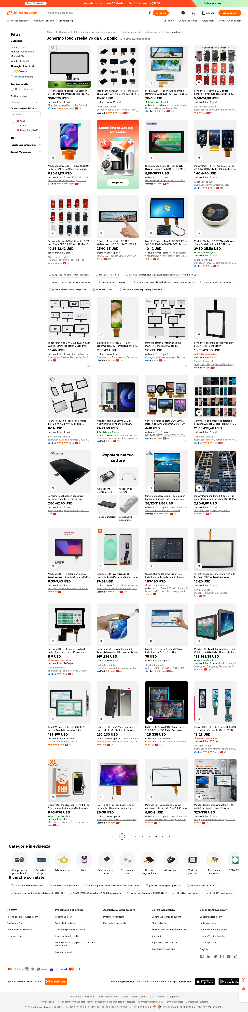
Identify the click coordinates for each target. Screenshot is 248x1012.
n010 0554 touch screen (220, 893)
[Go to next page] (169, 836)
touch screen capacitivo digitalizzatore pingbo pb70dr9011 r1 (165, 282)
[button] (149, 13)
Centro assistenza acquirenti (166, 916)
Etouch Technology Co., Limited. (211, 592)
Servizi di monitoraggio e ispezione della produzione (75, 944)
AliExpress (76, 996)
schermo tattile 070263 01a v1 (217, 282)
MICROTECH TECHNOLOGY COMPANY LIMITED (166, 180)
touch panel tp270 (104, 290)
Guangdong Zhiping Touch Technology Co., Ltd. (215, 364)
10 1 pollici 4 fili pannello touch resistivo (70, 275)
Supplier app (126, 981)
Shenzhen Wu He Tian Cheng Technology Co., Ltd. (166, 819)
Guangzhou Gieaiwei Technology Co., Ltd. (69, 357)
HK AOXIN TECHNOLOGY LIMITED (66, 260)
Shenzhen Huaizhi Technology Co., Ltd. (117, 668)
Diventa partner (208, 942)
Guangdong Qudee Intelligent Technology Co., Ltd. (166, 357)
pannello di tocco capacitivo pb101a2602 (142, 290)
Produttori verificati (113, 916)
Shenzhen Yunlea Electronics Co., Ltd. (67, 105)
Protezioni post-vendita (67, 936)
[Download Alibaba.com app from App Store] (205, 981)
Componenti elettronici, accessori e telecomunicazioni (88, 32)
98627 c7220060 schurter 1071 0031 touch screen (97, 893)
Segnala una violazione (163, 949)
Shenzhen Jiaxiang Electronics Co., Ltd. (117, 741)
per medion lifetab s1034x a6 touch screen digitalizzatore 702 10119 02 (162, 275)
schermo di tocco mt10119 (201, 885)
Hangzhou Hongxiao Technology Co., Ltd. (69, 510)
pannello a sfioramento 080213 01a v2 (149, 893)
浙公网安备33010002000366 (179, 1007)
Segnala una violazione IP (164, 942)
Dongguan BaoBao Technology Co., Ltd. (214, 819)
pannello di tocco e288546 (113, 282)
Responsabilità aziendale (19, 929)
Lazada (124, 996)
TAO (150, 996)
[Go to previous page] (115, 836)
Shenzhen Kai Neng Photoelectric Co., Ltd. (166, 255)
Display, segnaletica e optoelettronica (141, 32)
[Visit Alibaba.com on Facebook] (202, 956)
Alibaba (50, 32)
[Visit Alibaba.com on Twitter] (215, 956)
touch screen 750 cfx (109, 275)
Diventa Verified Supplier (213, 936)
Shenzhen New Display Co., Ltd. (161, 108)
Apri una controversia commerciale (169, 929)
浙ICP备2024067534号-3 (210, 1007)
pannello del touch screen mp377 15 (69, 290)
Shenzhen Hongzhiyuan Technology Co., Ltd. (118, 438)
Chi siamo (12, 909)
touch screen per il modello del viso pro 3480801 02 (38, 893)
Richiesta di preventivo (115, 923)
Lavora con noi (14, 936)
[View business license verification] (154, 1007)
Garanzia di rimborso (65, 923)
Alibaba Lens (24, 981)
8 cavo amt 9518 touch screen (28, 885)
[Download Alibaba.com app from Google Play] (229, 981)
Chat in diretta (158, 923)
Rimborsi (156, 936)
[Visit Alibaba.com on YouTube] (229, 956)
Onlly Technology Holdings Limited (212, 510)
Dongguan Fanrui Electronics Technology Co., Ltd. (215, 262)
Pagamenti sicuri (63, 916)
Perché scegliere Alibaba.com (22, 916)
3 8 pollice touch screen (187, 893)
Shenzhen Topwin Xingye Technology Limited (215, 748)
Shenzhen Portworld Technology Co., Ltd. (166, 591)
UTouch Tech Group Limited (62, 741)
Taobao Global (138, 996)
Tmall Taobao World (107, 996)
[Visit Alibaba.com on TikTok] (235, 956)
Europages (173, 996)
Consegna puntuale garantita (70, 929)
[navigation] (26, 434)
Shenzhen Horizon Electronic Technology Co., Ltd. (215, 439)
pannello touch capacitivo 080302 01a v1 (71, 282)
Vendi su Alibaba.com (211, 916)
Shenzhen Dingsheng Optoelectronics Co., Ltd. (69, 822)
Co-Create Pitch (15, 923)
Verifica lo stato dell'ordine (213, 929)
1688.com (89, 996)
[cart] (194, 13)
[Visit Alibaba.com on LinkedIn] (208, 956)
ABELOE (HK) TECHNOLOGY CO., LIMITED (166, 668)
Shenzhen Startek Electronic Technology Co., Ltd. (69, 588)
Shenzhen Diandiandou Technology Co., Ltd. (118, 588)
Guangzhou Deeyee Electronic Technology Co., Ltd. (166, 741)
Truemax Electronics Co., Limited (162, 510)
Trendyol (159, 996)
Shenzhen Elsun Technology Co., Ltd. (67, 180)
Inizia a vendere (208, 923)
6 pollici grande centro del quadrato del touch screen (114, 885)
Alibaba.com (184, 981)
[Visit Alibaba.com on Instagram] (222, 956)
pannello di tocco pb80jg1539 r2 (164, 885)
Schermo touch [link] (174, 32)
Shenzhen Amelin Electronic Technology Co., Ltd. (118, 819)
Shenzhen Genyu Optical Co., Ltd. (211, 184)
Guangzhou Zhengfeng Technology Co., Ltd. (215, 666)
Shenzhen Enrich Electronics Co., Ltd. (67, 670)
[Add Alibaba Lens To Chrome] (56, 981)
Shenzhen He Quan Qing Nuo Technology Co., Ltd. (215, 109)
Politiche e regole (64, 952)
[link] (243, 979)
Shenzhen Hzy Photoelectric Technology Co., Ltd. (118, 357)
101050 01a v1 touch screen (66, 885)
